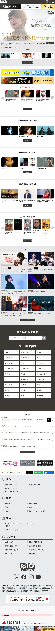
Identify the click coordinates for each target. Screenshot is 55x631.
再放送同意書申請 (35, 542)
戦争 (38, 385)
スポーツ (7, 374)
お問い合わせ (10, 542)
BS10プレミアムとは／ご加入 (13, 524)
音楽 (7, 511)
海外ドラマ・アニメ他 (37, 511)
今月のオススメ (11, 484)
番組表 (7, 503)
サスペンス (24, 352)
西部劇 (7, 396)
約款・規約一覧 (11, 546)
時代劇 (7, 390)
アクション (8, 358)
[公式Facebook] (23, 577)
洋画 (7, 507)
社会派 (39, 390)
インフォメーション (12, 530)
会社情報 (32, 553)
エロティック (25, 368)
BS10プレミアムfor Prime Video (11, 489)
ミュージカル (9, 363)
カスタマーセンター (12, 550)
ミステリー (24, 385)
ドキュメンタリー (42, 374)
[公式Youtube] (38, 577)
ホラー (23, 363)
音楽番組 (40, 396)
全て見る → (27, 109)
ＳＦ (38, 358)
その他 (23, 374)
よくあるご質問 (35, 546)
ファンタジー (9, 385)
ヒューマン (24, 379)
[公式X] (16, 577)
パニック (7, 379)
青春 (22, 396)
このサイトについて (36, 550)
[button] (2, 25)
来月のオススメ (35, 484)
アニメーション (10, 368)
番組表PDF (33, 503)
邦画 (30, 507)
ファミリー (40, 379)
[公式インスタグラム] (31, 577)
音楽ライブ (8, 352)
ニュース (32, 523)
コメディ (40, 368)
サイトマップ (10, 553)
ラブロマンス (25, 358)
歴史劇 (23, 390)
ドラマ (39, 352)
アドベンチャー (42, 363)
